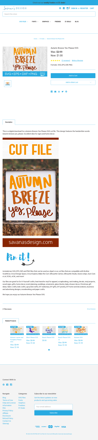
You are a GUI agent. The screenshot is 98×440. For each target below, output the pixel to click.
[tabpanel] (17, 337)
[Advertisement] (49, 29)
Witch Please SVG (32, 337)
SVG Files (23, 21)
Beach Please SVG (48, 337)
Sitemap (6, 424)
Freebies (58, 21)
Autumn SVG (78, 337)
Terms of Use (8, 400)
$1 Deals (68, 21)
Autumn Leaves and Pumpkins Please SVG (16, 340)
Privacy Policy (8, 411)
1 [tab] (49, 350)
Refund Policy (8, 418)
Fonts (34, 21)
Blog (77, 21)
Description (8, 122)
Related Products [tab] (10, 321)
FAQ (4, 408)
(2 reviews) (66, 61)
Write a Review (77, 61)
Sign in (74, 8)
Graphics (45, 21)
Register (84, 8)
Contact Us (7, 421)
